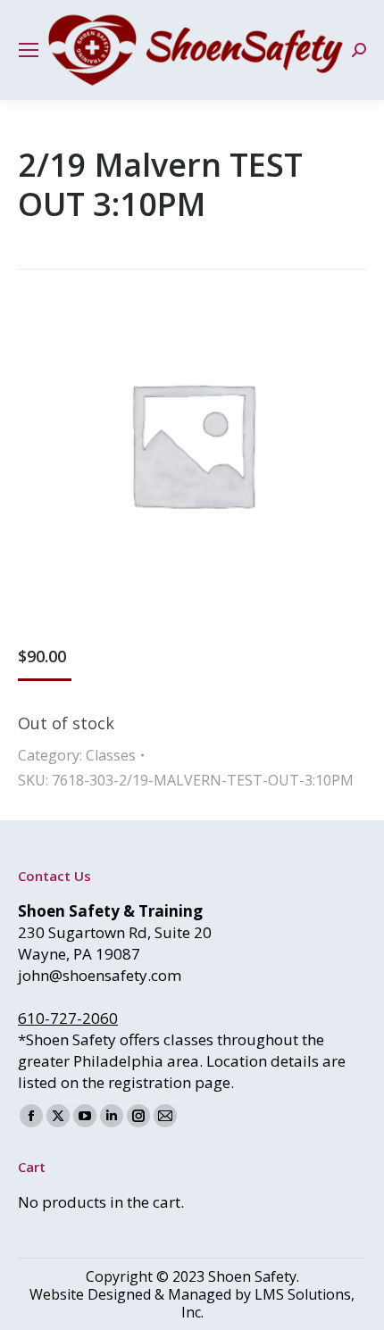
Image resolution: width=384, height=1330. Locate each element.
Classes (111, 755)
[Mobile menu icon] (28, 50)
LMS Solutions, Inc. (268, 1303)
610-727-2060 (68, 1018)
